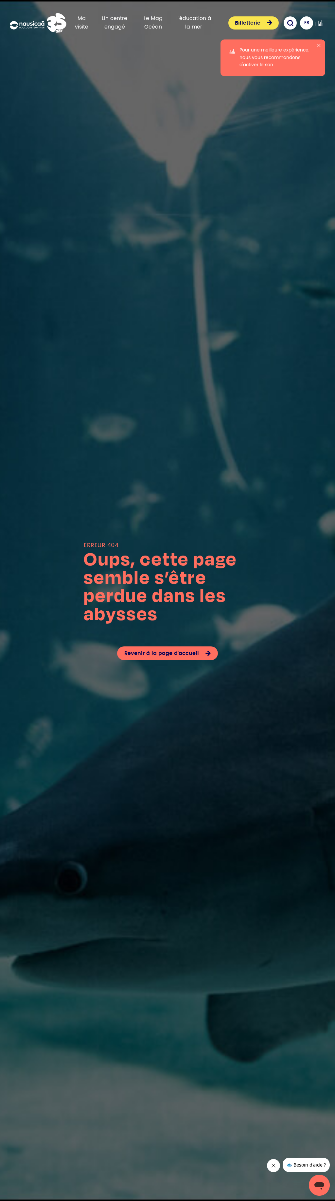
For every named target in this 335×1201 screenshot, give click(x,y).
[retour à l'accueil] (38, 23)
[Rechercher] (290, 23)
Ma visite (81, 22)
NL (306, 36)
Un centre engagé (114, 22)
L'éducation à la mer (193, 22)
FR (306, 23)
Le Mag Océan (153, 22)
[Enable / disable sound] (319, 22)
